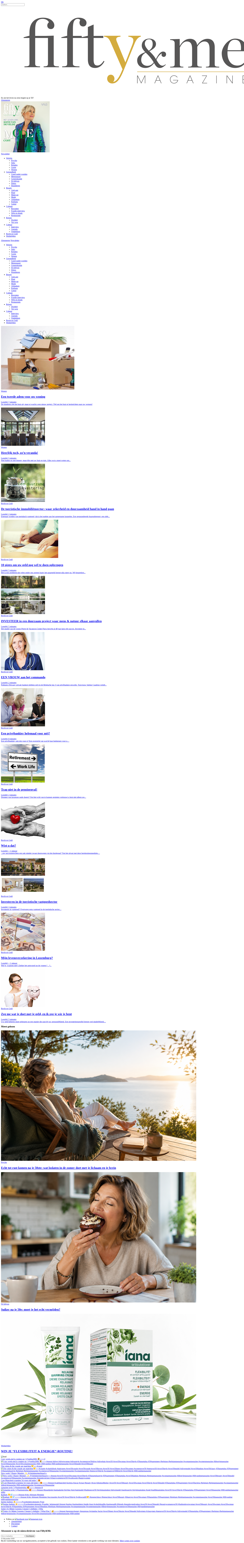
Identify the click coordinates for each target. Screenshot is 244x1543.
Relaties (14, 165)
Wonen (14, 170)
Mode (13, 197)
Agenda (14, 229)
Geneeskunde (16, 179)
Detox (13, 183)
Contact (14, 1526)
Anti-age (14, 190)
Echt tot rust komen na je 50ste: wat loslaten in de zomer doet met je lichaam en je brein (58, 1167)
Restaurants (15, 215)
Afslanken (15, 199)
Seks (13, 163)
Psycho (14, 160)
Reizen (9, 218)
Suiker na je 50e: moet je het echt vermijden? (30, 1309)
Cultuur (9, 225)
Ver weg (14, 222)
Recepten (15, 209)
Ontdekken (15, 231)
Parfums (14, 202)
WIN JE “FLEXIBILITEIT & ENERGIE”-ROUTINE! (37, 1451)
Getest (13, 204)
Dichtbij (14, 220)
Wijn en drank (16, 213)
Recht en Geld (12, 234)
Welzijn (9, 158)
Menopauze (16, 176)
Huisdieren (15, 186)
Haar (13, 192)
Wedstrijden (11, 236)
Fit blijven (15, 181)
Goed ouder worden (19, 174)
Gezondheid (11, 172)
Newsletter (5, 154)
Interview (15, 227)
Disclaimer (15, 1524)
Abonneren (5, 100)
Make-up (14, 195)
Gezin (13, 167)
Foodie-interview (18, 211)
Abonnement (16, 1521)
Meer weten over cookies (130, 1541)
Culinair (9, 206)
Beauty (9, 188)
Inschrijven (30, 1536)
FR (2, 2)
